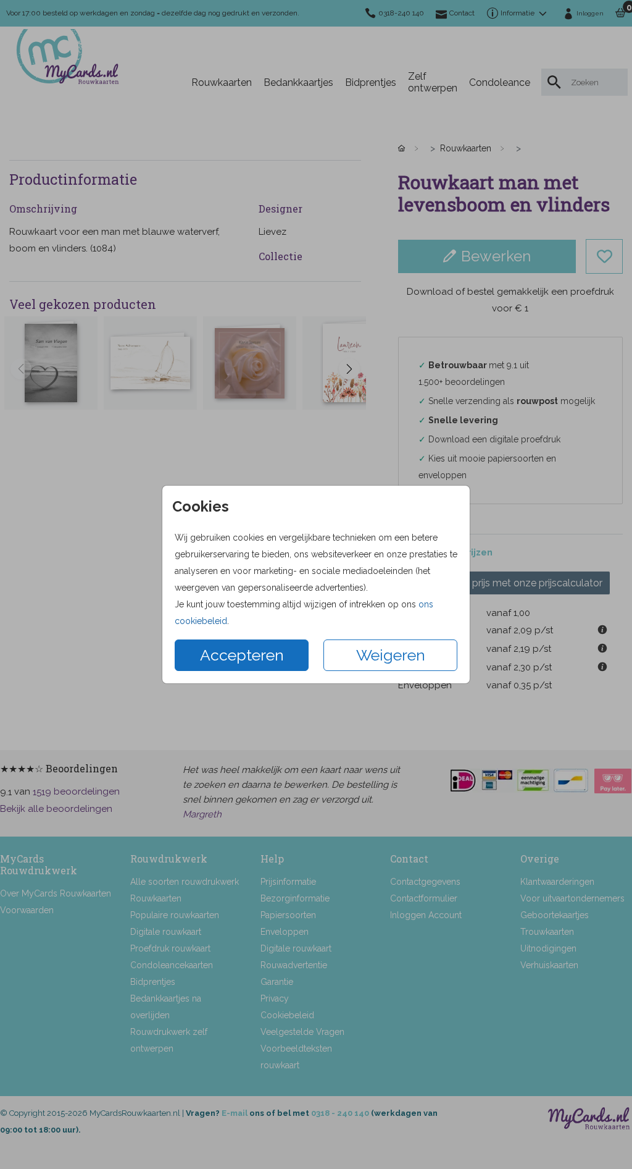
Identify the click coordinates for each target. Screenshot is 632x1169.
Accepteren (242, 655)
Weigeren (390, 655)
